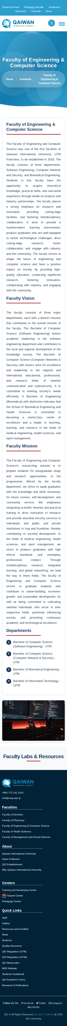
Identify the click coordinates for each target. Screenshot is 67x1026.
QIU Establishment (12, 864)
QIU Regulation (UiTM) (14, 957)
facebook (28, 1003)
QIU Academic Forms (13, 979)
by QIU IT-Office (43, 1014)
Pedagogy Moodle (34, 7)
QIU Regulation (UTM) (14, 951)
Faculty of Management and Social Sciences (26, 837)
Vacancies (20, 11)
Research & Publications (15, 985)
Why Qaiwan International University (21, 869)
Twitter (42, 1003)
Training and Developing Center (19, 890)
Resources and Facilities (15, 929)
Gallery (6, 923)
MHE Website (9, 968)
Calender (36, 11)
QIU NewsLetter (10, 962)
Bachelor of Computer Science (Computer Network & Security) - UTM (34, 658)
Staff (4, 917)
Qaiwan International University (19, 853)
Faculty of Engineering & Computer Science (25, 825)
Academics (54, 7)
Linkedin (35, 1007)
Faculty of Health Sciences (16, 831)
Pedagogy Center (11, 901)
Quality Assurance (12, 945)
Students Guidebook (13, 974)
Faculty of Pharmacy (13, 820)
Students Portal (10, 7)
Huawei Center (14, 895)
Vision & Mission (11, 859)
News (49, 11)
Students (7, 940)
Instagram (56, 1003)
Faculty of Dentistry (12, 814)
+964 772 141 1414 (12, 792)
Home (9, 79)
